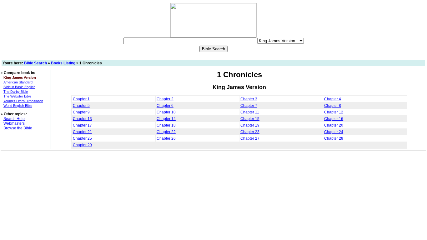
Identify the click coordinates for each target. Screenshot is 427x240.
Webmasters (14, 123)
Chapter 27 (249, 138)
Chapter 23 (249, 132)
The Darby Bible (15, 91)
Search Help (14, 119)
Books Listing (63, 63)
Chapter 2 (165, 99)
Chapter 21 (82, 132)
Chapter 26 (166, 138)
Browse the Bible (17, 128)
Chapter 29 (82, 145)
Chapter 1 (81, 99)
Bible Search (35, 63)
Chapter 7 (248, 105)
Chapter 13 (82, 119)
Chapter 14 (166, 119)
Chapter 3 (248, 99)
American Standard (18, 82)
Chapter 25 (82, 138)
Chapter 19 (249, 125)
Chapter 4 (332, 99)
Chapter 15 (249, 119)
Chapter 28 (333, 138)
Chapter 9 (81, 112)
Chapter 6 (165, 105)
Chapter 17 (82, 125)
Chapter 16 (333, 119)
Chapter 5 (81, 105)
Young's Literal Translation (23, 101)
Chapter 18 (166, 125)
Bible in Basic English (19, 87)
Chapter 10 (166, 112)
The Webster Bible (17, 96)
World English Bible (17, 106)
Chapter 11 (249, 112)
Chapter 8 (332, 105)
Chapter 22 (166, 132)
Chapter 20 (333, 125)
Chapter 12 (333, 112)
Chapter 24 (333, 132)
